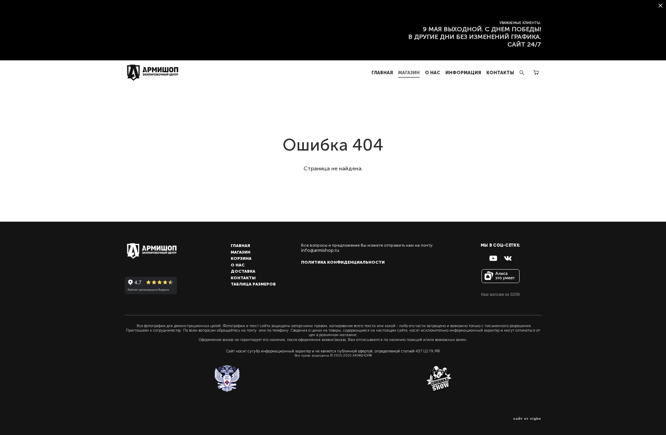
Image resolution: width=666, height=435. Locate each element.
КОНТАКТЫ (500, 72)
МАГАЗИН (409, 72)
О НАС (432, 72)
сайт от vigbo (527, 418)
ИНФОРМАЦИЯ (463, 72)
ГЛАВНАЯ (382, 72)
